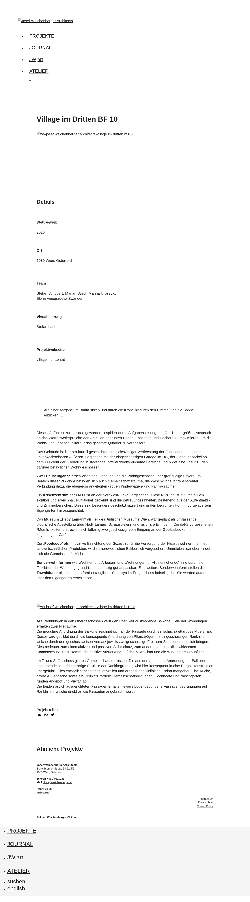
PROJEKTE (21, 831)
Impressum (206, 798)
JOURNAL (20, 844)
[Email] (40, 714)
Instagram (43, 792)
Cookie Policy (205, 806)
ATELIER (18, 871)
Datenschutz (205, 802)
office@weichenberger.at (57, 782)
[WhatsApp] (46, 714)
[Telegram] (52, 714)
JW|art (15, 857)
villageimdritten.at (51, 359)
